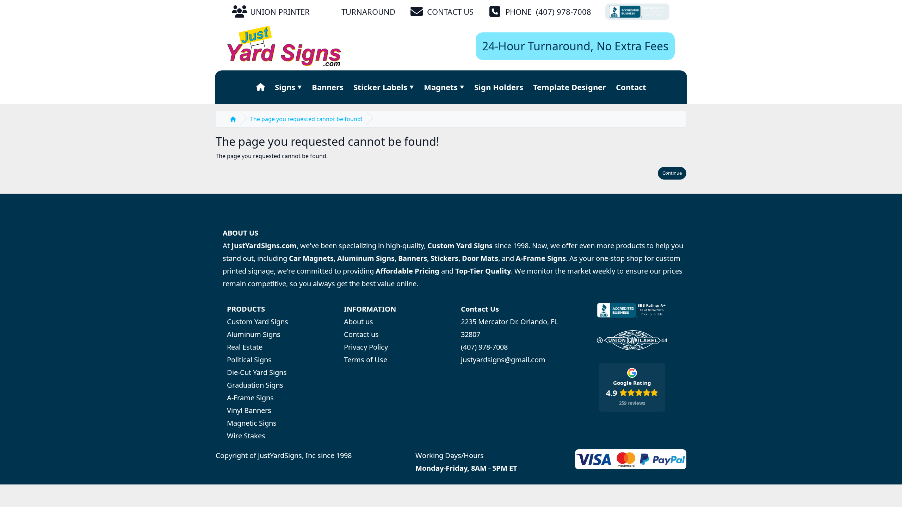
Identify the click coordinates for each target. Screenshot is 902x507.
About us (358, 321)
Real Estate (244, 347)
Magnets (441, 87)
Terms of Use (365, 359)
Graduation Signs (255, 385)
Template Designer (569, 87)
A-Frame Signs (250, 397)
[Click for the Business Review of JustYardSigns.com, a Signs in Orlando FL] (637, 12)
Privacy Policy (366, 347)
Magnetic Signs (252, 423)
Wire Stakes (246, 435)
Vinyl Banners (249, 410)
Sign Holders (498, 87)
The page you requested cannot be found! (306, 119)
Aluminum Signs (253, 334)
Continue (672, 173)
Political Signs (249, 359)
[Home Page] (260, 87)
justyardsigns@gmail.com (503, 359)
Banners (328, 87)
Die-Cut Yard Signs (257, 372)
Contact (631, 87)
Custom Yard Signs (257, 321)
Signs (285, 87)
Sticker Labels (380, 87)
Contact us (361, 334)
